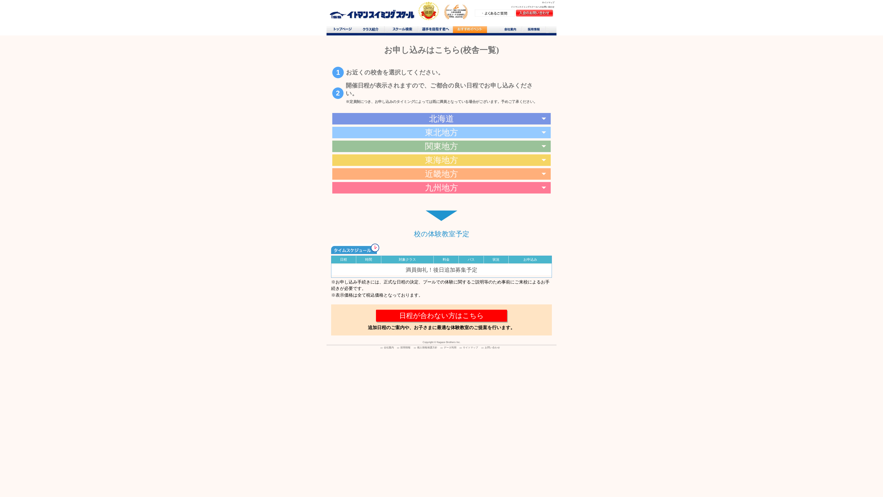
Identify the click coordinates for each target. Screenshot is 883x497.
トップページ (342, 30)
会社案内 (510, 30)
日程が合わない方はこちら (441, 315)
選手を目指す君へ (435, 30)
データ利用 (450, 347)
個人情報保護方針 (427, 347)
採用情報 (535, 30)
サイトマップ (548, 2)
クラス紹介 (372, 30)
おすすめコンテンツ (470, 30)
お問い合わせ (492, 347)
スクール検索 (403, 30)
